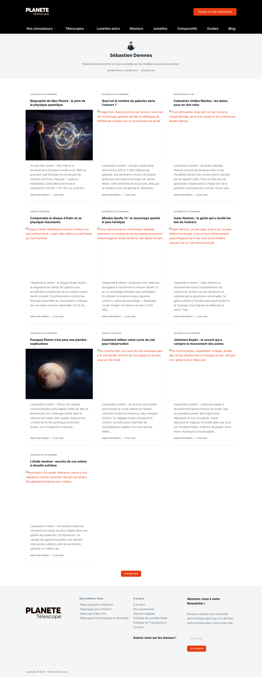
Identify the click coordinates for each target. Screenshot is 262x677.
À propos (139, 604)
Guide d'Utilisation (39, 211)
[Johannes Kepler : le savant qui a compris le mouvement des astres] (203, 374)
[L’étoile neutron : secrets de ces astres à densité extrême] (59, 495)
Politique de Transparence (150, 622)
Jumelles (160, 28)
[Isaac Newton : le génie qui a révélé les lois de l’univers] (203, 252)
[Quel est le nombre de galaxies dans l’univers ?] (131, 135)
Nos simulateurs (39, 28)
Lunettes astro (108, 28)
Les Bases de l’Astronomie (43, 94)
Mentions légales (144, 613)
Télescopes (74, 28)
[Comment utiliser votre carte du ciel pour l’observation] (131, 374)
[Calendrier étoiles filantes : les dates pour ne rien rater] (203, 135)
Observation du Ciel (184, 94)
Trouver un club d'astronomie (215, 11)
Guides (212, 28)
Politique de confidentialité (150, 618)
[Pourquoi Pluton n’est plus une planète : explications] (59, 374)
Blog (231, 28)
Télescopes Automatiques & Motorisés (103, 618)
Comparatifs (187, 28)
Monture (136, 28)
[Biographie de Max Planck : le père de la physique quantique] (59, 135)
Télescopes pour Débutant (96, 604)
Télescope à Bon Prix (92, 613)
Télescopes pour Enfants (95, 609)
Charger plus (131, 573)
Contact (138, 627)
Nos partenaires (143, 609)
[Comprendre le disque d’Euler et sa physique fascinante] (59, 252)
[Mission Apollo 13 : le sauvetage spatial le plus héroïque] (131, 252)
